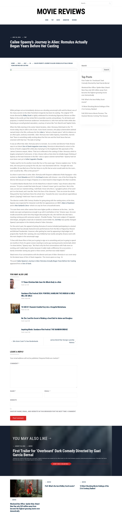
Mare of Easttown (68, 203)
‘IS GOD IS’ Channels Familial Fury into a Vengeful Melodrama (43, 307)
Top (52, 20)
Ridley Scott (27, 115)
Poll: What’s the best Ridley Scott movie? (93, 101)
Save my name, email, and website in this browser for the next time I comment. (43, 411)
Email (47, 391)
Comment (14, 363)
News (46, 20)
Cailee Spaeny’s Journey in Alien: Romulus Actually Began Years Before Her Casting (46, 261)
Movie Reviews (61, 11)
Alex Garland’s (22, 205)
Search (84, 66)
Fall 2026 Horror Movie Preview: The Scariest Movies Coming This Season (95, 114)
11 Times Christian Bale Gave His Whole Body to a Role (41, 282)
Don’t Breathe (23, 177)
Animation (66, 20)
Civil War (58, 220)
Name (13, 391)
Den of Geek (27, 263)
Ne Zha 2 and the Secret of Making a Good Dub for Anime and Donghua (46, 318)
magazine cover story (34, 146)
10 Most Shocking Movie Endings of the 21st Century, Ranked (95, 108)
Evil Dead (39, 177)
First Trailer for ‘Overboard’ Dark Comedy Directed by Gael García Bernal (95, 82)
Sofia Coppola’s (33, 159)
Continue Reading (60, 464)
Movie (58, 20)
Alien (41, 132)
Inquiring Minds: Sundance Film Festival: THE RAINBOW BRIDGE (44, 329)
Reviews (74, 20)
